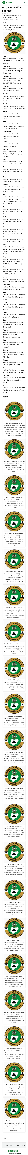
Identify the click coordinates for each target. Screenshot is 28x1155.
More (23, 1145)
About (11, 1145)
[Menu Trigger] (24, 2)
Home (6, 1145)
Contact (17, 1145)
